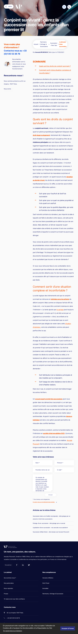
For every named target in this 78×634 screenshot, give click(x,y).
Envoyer (51, 494)
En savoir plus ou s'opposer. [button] (12, 631)
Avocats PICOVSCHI (41, 52)
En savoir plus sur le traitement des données (44, 502)
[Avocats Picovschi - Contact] (64, 7)
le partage (60, 310)
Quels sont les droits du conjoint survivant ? (55, 66)
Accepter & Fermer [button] (68, 628)
